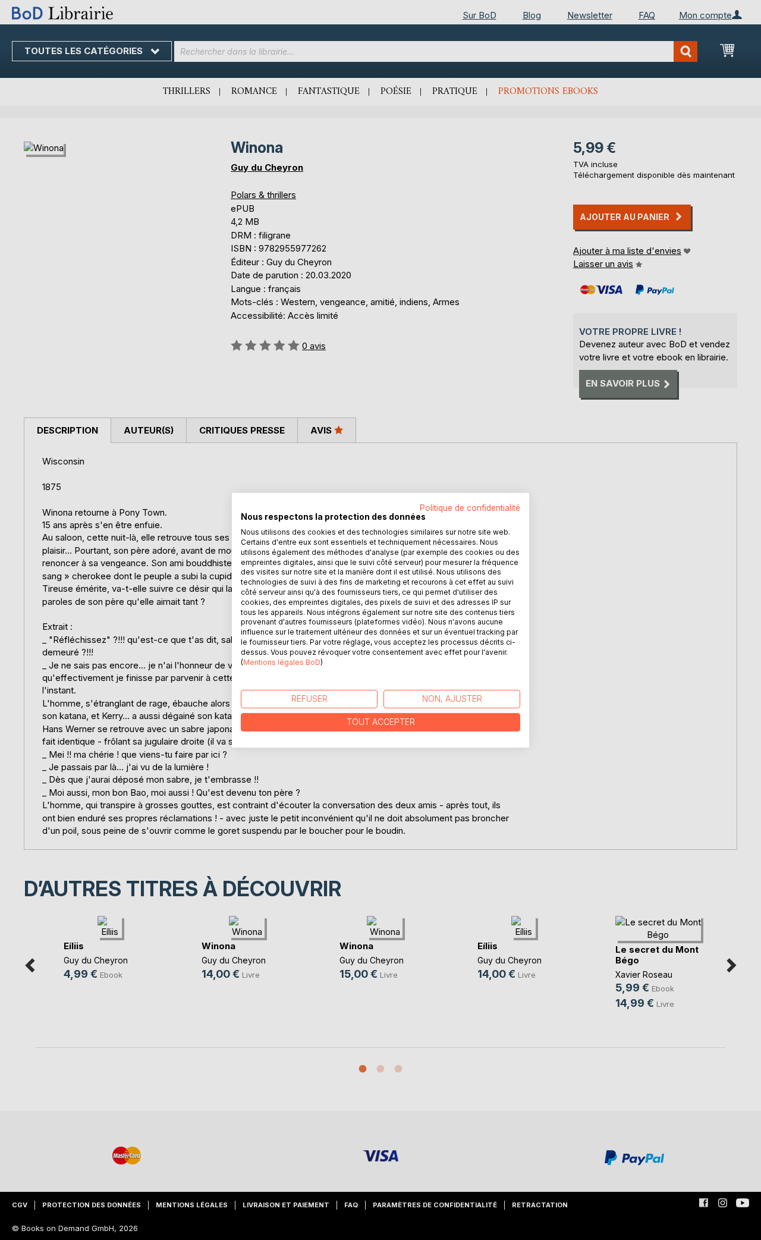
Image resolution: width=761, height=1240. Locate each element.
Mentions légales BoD (281, 661)
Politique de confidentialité (470, 507)
